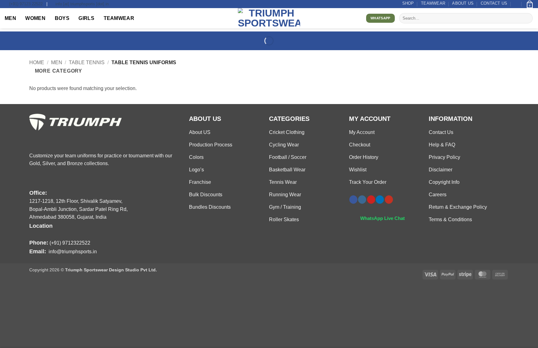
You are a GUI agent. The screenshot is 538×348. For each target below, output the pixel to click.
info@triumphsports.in (73, 251)
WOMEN (35, 18)
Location (41, 225)
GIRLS (86, 18)
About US (463, 3)
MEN (10, 18)
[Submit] (527, 18)
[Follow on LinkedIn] (380, 199)
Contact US (494, 3)
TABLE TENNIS (87, 62)
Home (36, 62)
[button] (516, 4)
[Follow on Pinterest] (371, 199)
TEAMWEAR (433, 3)
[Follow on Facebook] (353, 199)
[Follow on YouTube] (389, 199)
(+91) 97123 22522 (26, 4)
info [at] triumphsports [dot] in (82, 4)
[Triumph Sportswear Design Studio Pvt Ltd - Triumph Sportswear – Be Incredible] (269, 18)
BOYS (62, 18)
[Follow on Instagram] (362, 199)
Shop (408, 3)
